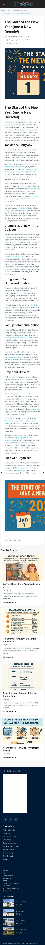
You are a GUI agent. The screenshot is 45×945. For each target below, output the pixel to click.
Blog (4, 873)
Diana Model (20, 911)
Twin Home (7, 856)
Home (3, 10)
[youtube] (16, 819)
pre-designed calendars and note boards (18, 338)
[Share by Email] (19, 540)
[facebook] (5, 819)
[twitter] (11, 819)
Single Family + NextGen (11, 846)
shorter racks (34, 196)
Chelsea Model (21, 902)
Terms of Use (7, 891)
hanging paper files (14, 357)
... (11, 599)
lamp (6, 307)
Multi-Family (7, 836)
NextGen (6, 840)
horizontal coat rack (33, 189)
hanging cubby (25, 208)
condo (5, 833)
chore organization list (13, 256)
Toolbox (5, 871)
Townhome (7, 849)
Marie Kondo (9, 421)
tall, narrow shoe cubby (30, 169)
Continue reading (8, 602)
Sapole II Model (21, 930)
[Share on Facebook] (6, 540)
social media (20, 470)
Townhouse (7, 853)
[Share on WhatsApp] (15, 540)
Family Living (11, 10)
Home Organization (21, 10)
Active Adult (7, 830)
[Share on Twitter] (10, 540)
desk (35, 305)
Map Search (7, 878)
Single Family (7, 843)
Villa (4, 859)
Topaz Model (20, 920)
